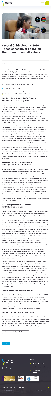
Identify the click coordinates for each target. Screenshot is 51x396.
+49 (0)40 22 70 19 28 (38, 363)
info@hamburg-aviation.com (41, 367)
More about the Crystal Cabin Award (16, 332)
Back (6, 343)
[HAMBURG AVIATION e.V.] (7, 3)
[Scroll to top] (48, 387)
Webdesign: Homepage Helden (42, 390)
